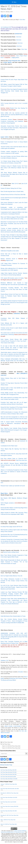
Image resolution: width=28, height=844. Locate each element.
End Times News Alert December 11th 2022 (10, 788)
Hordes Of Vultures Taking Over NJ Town (11, 188)
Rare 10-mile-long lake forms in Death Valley (12, 191)
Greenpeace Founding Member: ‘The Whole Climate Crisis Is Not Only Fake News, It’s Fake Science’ (14, 289)
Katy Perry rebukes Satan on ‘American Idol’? (14, 458)
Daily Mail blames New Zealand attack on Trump (13, 616)
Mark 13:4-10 (15, 183)
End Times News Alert (7, 742)
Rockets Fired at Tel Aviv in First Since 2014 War (13, 194)
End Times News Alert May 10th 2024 (8, 770)
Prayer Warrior (8, 62)
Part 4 (2, 57)
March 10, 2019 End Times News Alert (11, 746)
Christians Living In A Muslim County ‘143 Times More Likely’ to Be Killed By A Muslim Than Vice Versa (14, 167)
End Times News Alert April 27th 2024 (8, 772)
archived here (18, 33)
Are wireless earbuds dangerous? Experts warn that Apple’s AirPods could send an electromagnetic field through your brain (14, 302)
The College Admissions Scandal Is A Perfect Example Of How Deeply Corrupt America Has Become (14, 580)
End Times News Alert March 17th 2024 (9, 778)
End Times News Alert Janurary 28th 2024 (9, 806)
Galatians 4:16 (4, 660)
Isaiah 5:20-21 (5, 137)
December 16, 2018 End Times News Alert (9, 793)
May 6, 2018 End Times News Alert (8, 819)
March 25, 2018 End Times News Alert (9, 824)
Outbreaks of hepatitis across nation (10, 250)
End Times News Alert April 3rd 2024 (8, 776)
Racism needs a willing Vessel (11, 552)
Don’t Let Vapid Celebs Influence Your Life (11, 575)
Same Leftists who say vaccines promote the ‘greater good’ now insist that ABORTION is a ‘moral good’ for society (14, 114)
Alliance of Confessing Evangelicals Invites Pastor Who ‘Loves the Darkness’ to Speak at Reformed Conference (14, 471)
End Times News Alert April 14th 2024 (8, 774)
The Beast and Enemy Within (8, 680)
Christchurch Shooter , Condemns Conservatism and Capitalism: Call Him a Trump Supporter (14, 121)
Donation (20, 671)
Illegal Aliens (4, 493)
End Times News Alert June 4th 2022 (8, 801)
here (2, 482)
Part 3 (25, 55)
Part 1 (18, 55)
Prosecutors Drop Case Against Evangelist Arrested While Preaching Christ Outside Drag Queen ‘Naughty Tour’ (14, 91)
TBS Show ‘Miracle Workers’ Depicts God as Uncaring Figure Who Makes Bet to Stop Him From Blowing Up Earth (14, 174)
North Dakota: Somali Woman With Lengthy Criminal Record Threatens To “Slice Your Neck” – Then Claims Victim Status (14, 341)
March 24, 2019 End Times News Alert (11, 748)
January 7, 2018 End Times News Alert (9, 784)
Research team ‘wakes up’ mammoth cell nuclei (13, 485)
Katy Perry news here (21, 460)
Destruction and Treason (16, 678)
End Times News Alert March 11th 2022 (9, 797)
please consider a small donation (13, 726)
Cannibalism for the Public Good (9, 445)
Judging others (15, 57)
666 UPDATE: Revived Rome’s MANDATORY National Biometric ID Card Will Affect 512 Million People (14, 465)
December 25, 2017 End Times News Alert (9, 815)
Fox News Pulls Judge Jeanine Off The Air (11, 526)
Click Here (22, 19)
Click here (18, 36)
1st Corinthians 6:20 (6, 27)
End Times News (6, 744)
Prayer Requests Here (14, 60)
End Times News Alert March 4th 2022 (9, 810)
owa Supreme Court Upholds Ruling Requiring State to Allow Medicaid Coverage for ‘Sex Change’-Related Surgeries (14, 430)
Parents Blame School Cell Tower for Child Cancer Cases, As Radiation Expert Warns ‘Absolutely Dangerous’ (14, 296)
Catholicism (16, 313)
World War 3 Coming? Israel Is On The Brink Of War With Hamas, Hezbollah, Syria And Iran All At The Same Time (14, 223)
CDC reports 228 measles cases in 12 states (12, 278)
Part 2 (21, 55)
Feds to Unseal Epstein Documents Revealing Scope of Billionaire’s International (14, 423)
